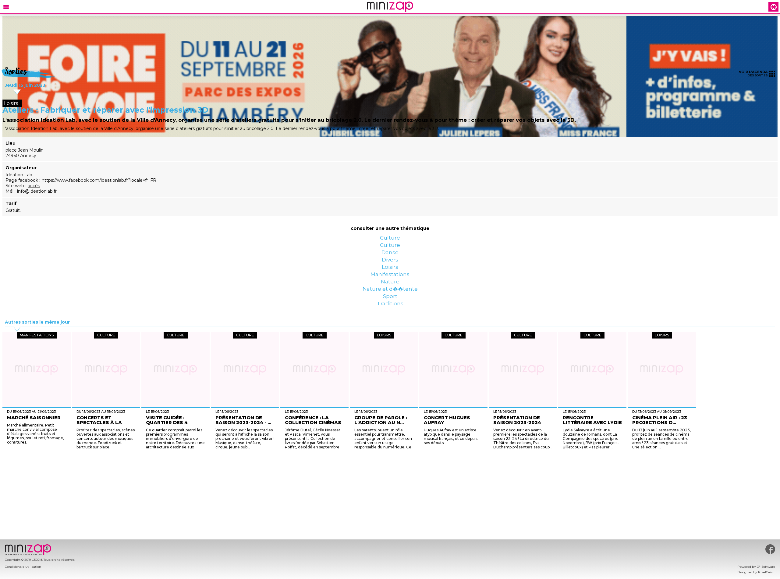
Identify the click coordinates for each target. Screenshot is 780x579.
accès (34, 185)
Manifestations (390, 300)
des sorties (753, 73)
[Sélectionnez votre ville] (773, 7)
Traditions (390, 349)
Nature (390, 313)
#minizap (770, 549)
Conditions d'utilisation (23, 567)
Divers (390, 276)
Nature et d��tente (390, 325)
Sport (390, 337)
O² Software (766, 567)
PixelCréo (765, 572)
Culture (390, 240)
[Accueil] (390, 7)
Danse (390, 264)
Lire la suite (370, 493)
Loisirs (390, 288)
